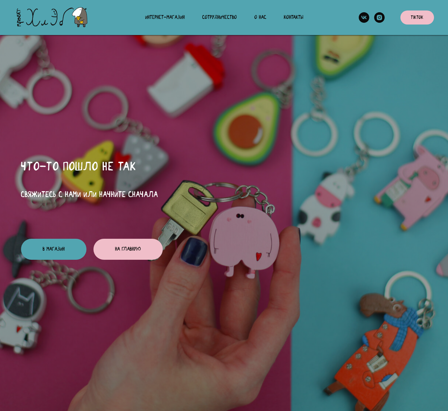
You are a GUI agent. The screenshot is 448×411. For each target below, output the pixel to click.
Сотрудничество (219, 17)
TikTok (417, 17)
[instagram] (379, 17)
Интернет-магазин (165, 17)
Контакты (293, 17)
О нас (260, 17)
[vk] (364, 17)
